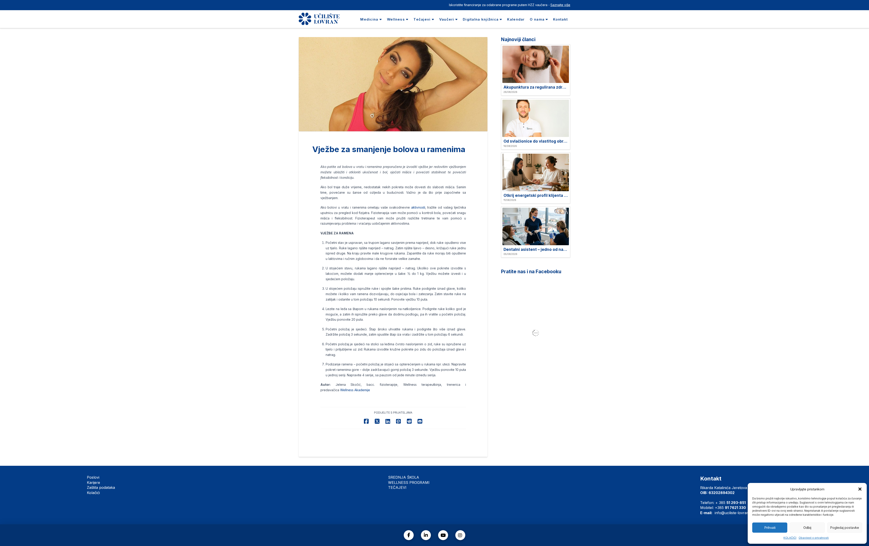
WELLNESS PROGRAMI (409, 482)
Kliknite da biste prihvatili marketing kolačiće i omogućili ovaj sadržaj (537, 333)
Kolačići (93, 492)
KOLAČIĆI (789, 537)
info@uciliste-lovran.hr (734, 513)
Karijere (93, 482)
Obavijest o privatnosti (814, 537)
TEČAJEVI (397, 487)
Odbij (807, 527)
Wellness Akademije (355, 390)
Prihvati (770, 527)
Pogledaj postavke (844, 527)
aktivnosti (418, 207)
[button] (860, 489)
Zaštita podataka (101, 487)
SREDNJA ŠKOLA (403, 477)
